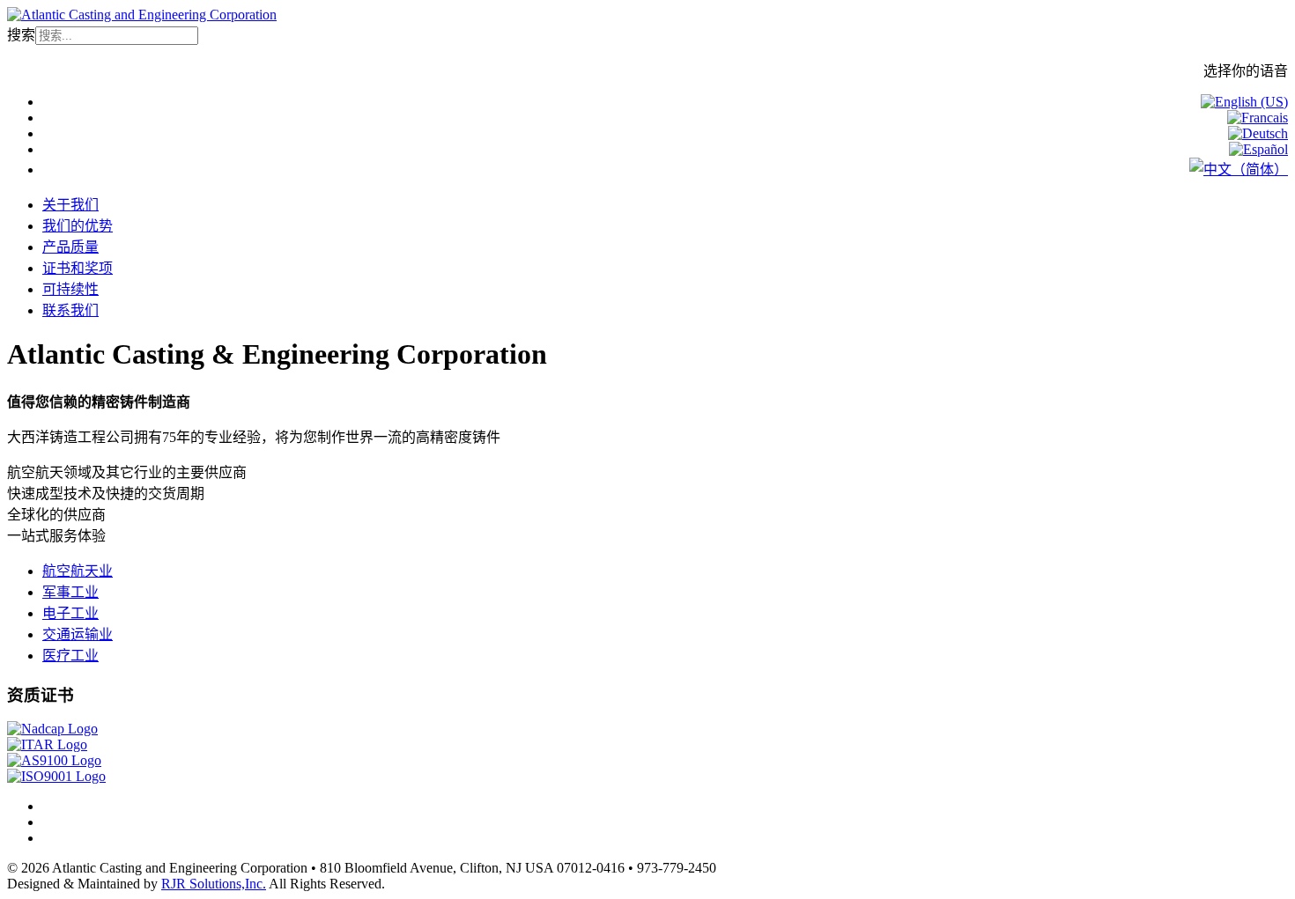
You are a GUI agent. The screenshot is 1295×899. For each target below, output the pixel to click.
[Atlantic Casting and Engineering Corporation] (142, 14)
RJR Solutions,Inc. (213, 883)
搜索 (21, 34)
